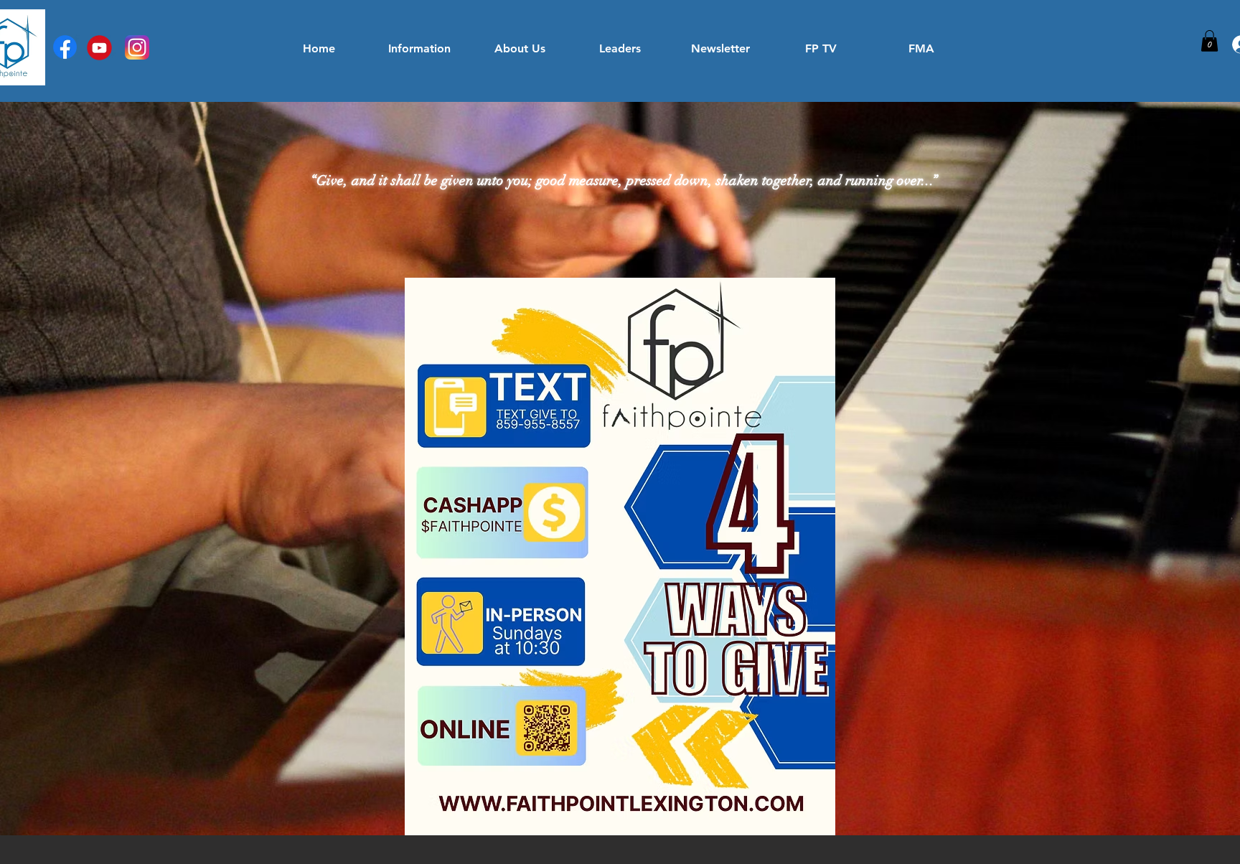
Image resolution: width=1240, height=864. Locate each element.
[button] (1209, 41)
